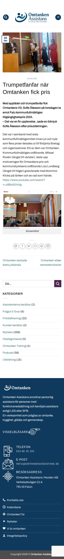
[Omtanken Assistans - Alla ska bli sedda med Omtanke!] (32, 17)
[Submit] (57, 283)
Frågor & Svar (11, 311)
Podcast (8, 352)
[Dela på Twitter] (29, 246)
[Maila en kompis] (35, 246)
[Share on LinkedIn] (48, 246)
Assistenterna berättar (17, 304)
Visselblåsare (15, 432)
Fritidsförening (12, 318)
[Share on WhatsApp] (16, 246)
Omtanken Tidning (14, 345)
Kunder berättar (12, 325)
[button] (6, 17)
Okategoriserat (12, 338)
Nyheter (32, 79)
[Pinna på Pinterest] (42, 246)
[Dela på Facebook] (22, 246)
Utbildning (9, 359)
